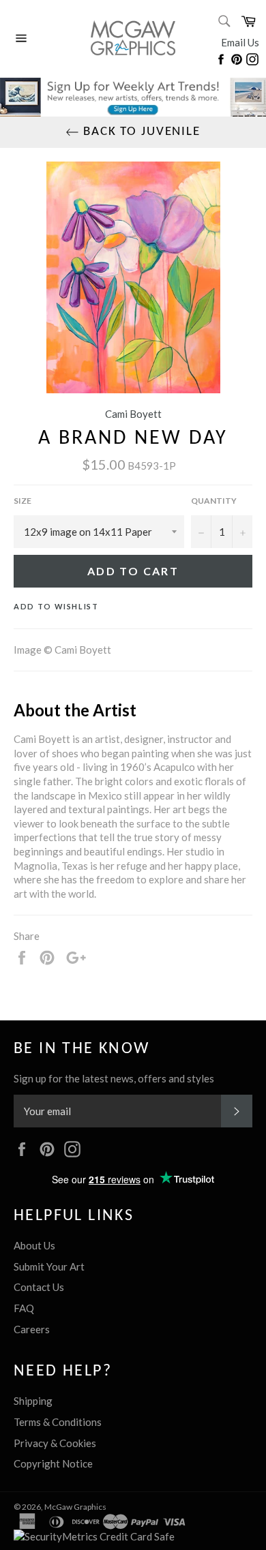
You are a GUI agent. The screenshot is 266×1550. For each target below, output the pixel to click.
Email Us (240, 42)
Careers (32, 1329)
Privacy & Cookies (55, 1443)
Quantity (214, 501)
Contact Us (39, 1287)
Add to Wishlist (56, 606)
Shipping (33, 1401)
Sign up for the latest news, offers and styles (114, 1078)
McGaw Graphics (75, 1507)
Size (22, 501)
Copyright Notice (53, 1463)
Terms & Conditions (58, 1422)
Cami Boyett (133, 414)
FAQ (24, 1308)
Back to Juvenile (140, 131)
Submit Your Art (49, 1266)
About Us (34, 1245)
